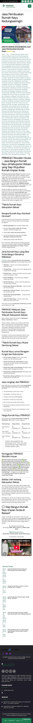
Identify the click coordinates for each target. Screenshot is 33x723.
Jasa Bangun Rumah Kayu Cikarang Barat (11, 84)
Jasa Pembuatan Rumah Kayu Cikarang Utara (15, 117)
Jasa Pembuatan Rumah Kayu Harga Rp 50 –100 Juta (18, 597)
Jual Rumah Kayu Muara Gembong (21, 146)
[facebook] (3, 653)
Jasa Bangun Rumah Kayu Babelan (16, 77)
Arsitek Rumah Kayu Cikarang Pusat (17, 61)
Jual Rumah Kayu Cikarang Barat (20, 139)
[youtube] (6, 653)
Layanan (18, 720)
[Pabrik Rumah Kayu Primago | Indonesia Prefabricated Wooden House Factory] (10, 650)
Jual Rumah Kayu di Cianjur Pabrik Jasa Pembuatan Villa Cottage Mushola (19, 613)
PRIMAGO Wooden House (16, 532)
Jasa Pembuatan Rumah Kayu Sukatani (11, 127)
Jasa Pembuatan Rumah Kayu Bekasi (17, 106)
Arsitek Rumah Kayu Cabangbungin (10, 57)
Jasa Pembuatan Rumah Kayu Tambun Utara (12, 132)
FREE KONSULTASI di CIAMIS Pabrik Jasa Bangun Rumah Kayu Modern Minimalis (18, 631)
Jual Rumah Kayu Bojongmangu (19, 136)
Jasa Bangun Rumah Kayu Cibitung (21, 82)
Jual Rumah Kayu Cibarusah (22, 137)
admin (3, 54)
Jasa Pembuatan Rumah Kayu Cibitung (16, 111)
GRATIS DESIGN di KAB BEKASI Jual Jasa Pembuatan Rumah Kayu (16, 49)
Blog (8, 54)
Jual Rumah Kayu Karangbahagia (17, 144)
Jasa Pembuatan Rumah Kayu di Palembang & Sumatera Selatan (17, 569)
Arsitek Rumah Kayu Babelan (17, 54)
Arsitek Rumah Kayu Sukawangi (16, 72)
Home (5, 720)
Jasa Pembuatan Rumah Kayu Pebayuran (20, 122)
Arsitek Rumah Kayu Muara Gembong (11, 67)
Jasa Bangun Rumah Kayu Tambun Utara (15, 102)
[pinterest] (10, 653)
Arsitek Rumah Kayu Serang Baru (15, 69)
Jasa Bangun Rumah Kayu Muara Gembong (20, 92)
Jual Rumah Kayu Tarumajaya (18, 154)
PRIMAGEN (22, 658)
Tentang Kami (11, 720)
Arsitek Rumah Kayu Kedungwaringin (20, 66)
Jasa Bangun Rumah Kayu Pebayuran (10, 94)
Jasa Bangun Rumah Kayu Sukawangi (15, 99)
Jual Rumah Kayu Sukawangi (15, 151)
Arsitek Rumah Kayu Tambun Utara (10, 76)
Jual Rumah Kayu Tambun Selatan (15, 152)
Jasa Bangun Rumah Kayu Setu (18, 96)
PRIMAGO (4, 260)
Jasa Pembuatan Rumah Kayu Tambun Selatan (18, 131)
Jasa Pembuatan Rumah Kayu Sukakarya (20, 126)
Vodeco (25, 715)
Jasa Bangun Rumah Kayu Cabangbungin (11, 81)
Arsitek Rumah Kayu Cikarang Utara (13, 64)
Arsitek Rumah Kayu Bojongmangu (20, 56)
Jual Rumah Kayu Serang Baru (21, 147)
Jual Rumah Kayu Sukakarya (17, 149)
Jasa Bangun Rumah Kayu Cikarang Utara (11, 89)
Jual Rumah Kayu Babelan (20, 134)
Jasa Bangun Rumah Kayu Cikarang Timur (20, 87)
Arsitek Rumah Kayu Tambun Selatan (19, 74)
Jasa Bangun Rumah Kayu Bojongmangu (21, 79)
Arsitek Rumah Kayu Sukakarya (14, 71)
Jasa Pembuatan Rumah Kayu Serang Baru (12, 124)
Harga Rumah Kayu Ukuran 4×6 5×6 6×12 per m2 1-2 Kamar (18, 586)
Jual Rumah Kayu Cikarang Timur (13, 142)
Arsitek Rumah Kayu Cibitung (14, 59)
